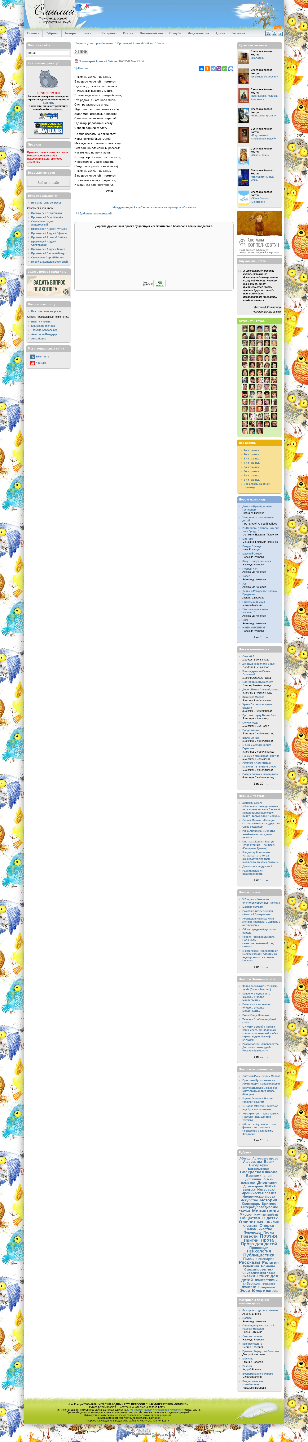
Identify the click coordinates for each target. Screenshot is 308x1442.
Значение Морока (253, 697)
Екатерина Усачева (43, 325)
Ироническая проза (258, 1196)
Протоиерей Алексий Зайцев (135, 43)
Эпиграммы (267, 1287)
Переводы (252, 1232)
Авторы (70, 33)
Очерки (266, 1225)
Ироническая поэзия (259, 1193)
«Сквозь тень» (260, 155)
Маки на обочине (252, 906)
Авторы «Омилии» (101, 43)
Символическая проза (258, 1272)
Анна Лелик (38, 338)
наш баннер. (57, 109)
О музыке (250, 1225)
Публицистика (258, 1254)
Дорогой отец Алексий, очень (260, 689)
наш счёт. (48, 102)
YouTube (41, 362)
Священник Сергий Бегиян (47, 257)
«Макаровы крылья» (264, 115)
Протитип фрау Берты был (259, 715)
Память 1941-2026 (253, 601)
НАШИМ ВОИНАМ (253, 627)
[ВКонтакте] (201, 68)
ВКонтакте (42, 356)
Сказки (248, 1276)
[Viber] (218, 68)
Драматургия (253, 1186)
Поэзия (83, 68)
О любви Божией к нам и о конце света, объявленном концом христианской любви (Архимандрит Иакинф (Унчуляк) (260, 1033)
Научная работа (266, 1214)
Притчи (251, 1240)
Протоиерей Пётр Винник (46, 213)
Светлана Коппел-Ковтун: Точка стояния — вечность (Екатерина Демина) (258, 844)
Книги (85, 33)
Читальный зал (151, 33)
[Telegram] (213, 68)
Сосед (246, 576)
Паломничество (258, 1229)
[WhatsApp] (224, 68)
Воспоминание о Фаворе (257, 1373)
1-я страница (252, 450)
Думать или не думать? (257, 866)
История (268, 1200)
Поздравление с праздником (260, 774)
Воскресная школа (259, 1172)
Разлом (247, 1366)
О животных (251, 1222)
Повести (249, 1236)
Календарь (251, 1204)
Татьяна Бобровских (44, 330)
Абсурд (244, 1158)
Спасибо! (248, 656)
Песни (268, 1232)
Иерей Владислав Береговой (49, 261)
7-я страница (252, 475)
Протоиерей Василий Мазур (48, 253)
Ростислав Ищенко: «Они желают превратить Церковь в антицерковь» (261, 921)
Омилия (272, 1222)
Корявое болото (252, 1343)
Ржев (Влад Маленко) (255, 1015)
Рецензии (251, 1266)
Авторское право (265, 1158)
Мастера (247, 538)
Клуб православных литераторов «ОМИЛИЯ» (155, 1409)
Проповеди (258, 1248)
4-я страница (252, 462)
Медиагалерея (198, 33)
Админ (220, 33)
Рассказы (249, 1262)
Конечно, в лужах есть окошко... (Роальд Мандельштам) (256, 996)
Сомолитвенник (252, 1336)
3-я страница (252, 458)
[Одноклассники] (207, 68)
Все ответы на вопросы (46, 202)
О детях (270, 1218)
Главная (33, 33)
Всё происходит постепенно (260, 1310)
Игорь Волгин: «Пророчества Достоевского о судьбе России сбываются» (260, 1047)
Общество (250, 1218)
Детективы (253, 1179)
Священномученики (258, 1269)
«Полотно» (257, 58)
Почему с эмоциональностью (260, 756)
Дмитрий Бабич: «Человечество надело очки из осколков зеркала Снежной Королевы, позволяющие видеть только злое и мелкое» (261, 809)
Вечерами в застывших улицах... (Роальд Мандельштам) (257, 1007)
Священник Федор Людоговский (42, 223)
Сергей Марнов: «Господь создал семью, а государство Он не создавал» (261, 823)
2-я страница (252, 454)
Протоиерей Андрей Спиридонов (43, 243)
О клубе (175, 33)
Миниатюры (265, 1210)
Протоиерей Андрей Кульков (49, 228)
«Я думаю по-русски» (264, 76)
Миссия (246, 1214)
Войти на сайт (48, 182)
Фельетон (269, 1283)
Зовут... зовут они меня (256, 561)
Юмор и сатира (265, 1290)
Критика (269, 1204)
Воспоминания (259, 1176)
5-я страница (252, 467)
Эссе (245, 1290)
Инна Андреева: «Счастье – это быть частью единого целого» (259, 834)
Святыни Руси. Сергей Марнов (261, 1076)
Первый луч (250, 568)
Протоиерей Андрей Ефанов (49, 233)
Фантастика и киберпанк (260, 1281)
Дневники (267, 1182)
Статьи (128, 33)
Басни (269, 1161)
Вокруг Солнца (251, 546)
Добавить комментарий (96, 213)
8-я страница (252, 479)
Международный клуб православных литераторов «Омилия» (154, 207)
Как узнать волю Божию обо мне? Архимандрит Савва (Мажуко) (259, 1091)
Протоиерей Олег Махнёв (47, 217)
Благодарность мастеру (257, 682)
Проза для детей (259, 1243)
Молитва (247, 1358)
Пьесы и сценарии (258, 1259)
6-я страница (252, 471)
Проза (267, 1240)
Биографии (258, 1165)
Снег (245, 620)
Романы (268, 1266)
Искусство (249, 1200)
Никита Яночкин (41, 321)
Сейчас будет (251, 722)
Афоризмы (252, 1161)
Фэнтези (249, 1287)
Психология (259, 1251)
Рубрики (52, 33)
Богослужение (258, 1168)
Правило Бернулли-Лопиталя (260, 1351)
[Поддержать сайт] (154, 286)
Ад (244, 583)
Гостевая (238, 33)
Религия (270, 1262)
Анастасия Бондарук (44, 334)
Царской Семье (252, 553)
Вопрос (247, 1318)
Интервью (108, 33)
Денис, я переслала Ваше (258, 663)
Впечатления (250, 737)
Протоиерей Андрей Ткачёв (48, 249)
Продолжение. (251, 730)
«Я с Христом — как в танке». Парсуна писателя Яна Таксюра (260, 1116)
